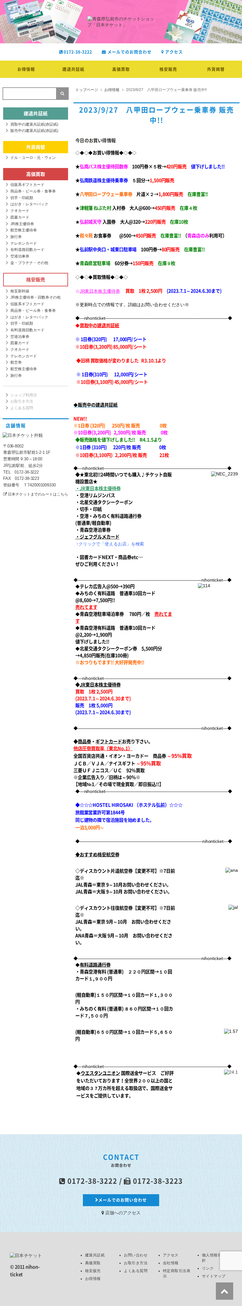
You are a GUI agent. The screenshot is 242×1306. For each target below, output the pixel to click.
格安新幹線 (19, 291)
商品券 (84, 741)
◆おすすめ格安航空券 (97, 854)
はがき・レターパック (29, 204)
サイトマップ (214, 1276)
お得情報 (26, 69)
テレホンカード (23, 243)
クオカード (19, 211)
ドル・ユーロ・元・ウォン (33, 157)
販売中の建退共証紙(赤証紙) (34, 130)
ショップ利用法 (23, 395)
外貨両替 (216, 69)
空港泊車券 (19, 256)
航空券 (16, 362)
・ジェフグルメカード (97, 536)
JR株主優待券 (22, 224)
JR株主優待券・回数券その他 (35, 297)
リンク (208, 1268)
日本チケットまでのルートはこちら (38, 494)
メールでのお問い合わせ (122, 1200)
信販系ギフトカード (27, 184)
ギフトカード (108, 741)
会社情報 (171, 1263)
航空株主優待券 (23, 230)
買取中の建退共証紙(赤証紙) (34, 124)
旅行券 (16, 237)
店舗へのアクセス (122, 1212)
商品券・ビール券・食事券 (33, 191)
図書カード (19, 217)
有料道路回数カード (27, 249)
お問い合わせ (135, 1255)
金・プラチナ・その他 (29, 263)
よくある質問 (21, 408)
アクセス (173, 52)
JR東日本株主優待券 (100, 291)
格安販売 (168, 69)
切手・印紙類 (21, 198)
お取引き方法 (21, 401)
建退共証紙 (73, 69)
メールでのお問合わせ (129, 52)
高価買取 (121, 69)
